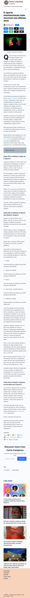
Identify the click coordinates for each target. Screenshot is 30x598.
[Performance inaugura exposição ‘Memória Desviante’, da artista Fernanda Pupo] (15, 532)
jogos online (15, 470)
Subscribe (22, 458)
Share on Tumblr (13, 439)
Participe (6, 574)
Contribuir (6, 572)
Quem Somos (7, 571)
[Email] (21, 31)
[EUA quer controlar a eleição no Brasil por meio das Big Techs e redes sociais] (15, 512)
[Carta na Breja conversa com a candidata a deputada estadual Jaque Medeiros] (15, 490)
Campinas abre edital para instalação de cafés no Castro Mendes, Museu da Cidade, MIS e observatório (15, 565)
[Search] (25, 9)
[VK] (21, 28)
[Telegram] (6, 31)
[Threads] (16, 31)
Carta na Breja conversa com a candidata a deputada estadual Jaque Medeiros (14, 500)
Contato (6, 578)
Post (5, 435)
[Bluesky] (6, 28)
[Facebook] (11, 28)
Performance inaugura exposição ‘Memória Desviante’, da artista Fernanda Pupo (13, 543)
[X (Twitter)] (16, 28)
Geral (17, 25)
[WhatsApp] (11, 31)
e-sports (7, 470)
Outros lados (7, 576)
